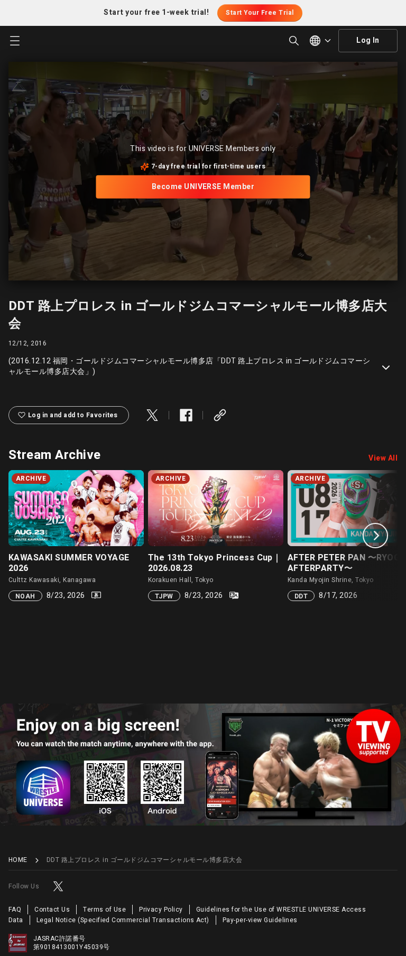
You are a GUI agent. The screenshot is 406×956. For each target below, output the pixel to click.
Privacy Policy (161, 909)
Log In (368, 40)
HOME (17, 860)
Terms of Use (104, 909)
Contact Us (52, 909)
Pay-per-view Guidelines (260, 920)
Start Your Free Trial (259, 12)
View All (383, 458)
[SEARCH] (293, 40)
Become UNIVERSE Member (203, 186)
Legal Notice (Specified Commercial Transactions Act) (122, 920)
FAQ (14, 909)
